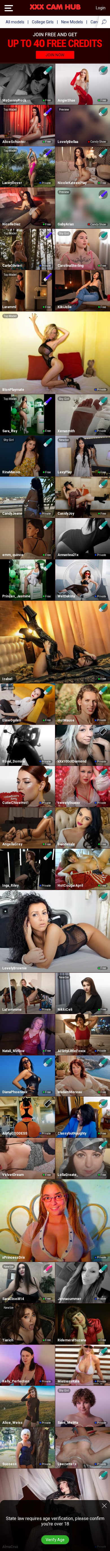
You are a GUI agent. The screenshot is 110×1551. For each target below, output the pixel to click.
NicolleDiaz (11, 224)
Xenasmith (66, 431)
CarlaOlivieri (12, 266)
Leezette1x (67, 1464)
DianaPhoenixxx (14, 1092)
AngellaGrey (12, 844)
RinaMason (11, 472)
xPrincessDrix (13, 1257)
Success (9, 1464)
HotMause (66, 720)
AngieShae (66, 100)
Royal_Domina (13, 761)
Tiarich (7, 1340)
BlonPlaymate (13, 390)
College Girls (43, 22)
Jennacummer (69, 1299)
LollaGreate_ (68, 1175)
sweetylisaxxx (69, 803)
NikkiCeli (65, 1010)
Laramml (9, 307)
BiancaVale (66, 844)
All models (15, 22)
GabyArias (66, 224)
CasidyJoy (66, 513)
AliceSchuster (14, 142)
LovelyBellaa (68, 142)
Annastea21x (68, 555)
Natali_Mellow (13, 1051)
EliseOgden (11, 720)
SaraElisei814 (13, 1299)
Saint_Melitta (68, 1423)
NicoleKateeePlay (72, 183)
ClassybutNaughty (72, 1133)
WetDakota (66, 596)
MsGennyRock (14, 100)
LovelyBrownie (14, 968)
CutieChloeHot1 (15, 803)
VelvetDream (13, 1175)
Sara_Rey (9, 431)
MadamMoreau (70, 1092)
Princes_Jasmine (16, 596)
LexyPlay (65, 472)
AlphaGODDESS (14, 1133)
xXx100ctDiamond (72, 761)
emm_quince (12, 555)
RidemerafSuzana (72, 1340)
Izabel (7, 679)
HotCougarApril (70, 885)
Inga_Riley (10, 885)
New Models (72, 22)
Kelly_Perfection (15, 1381)
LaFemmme (12, 1010)
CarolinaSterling (70, 266)
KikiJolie (65, 307)
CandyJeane (12, 513)
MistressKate (69, 1381)
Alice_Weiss (12, 1423)
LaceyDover (12, 183)
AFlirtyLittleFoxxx (71, 1051)
